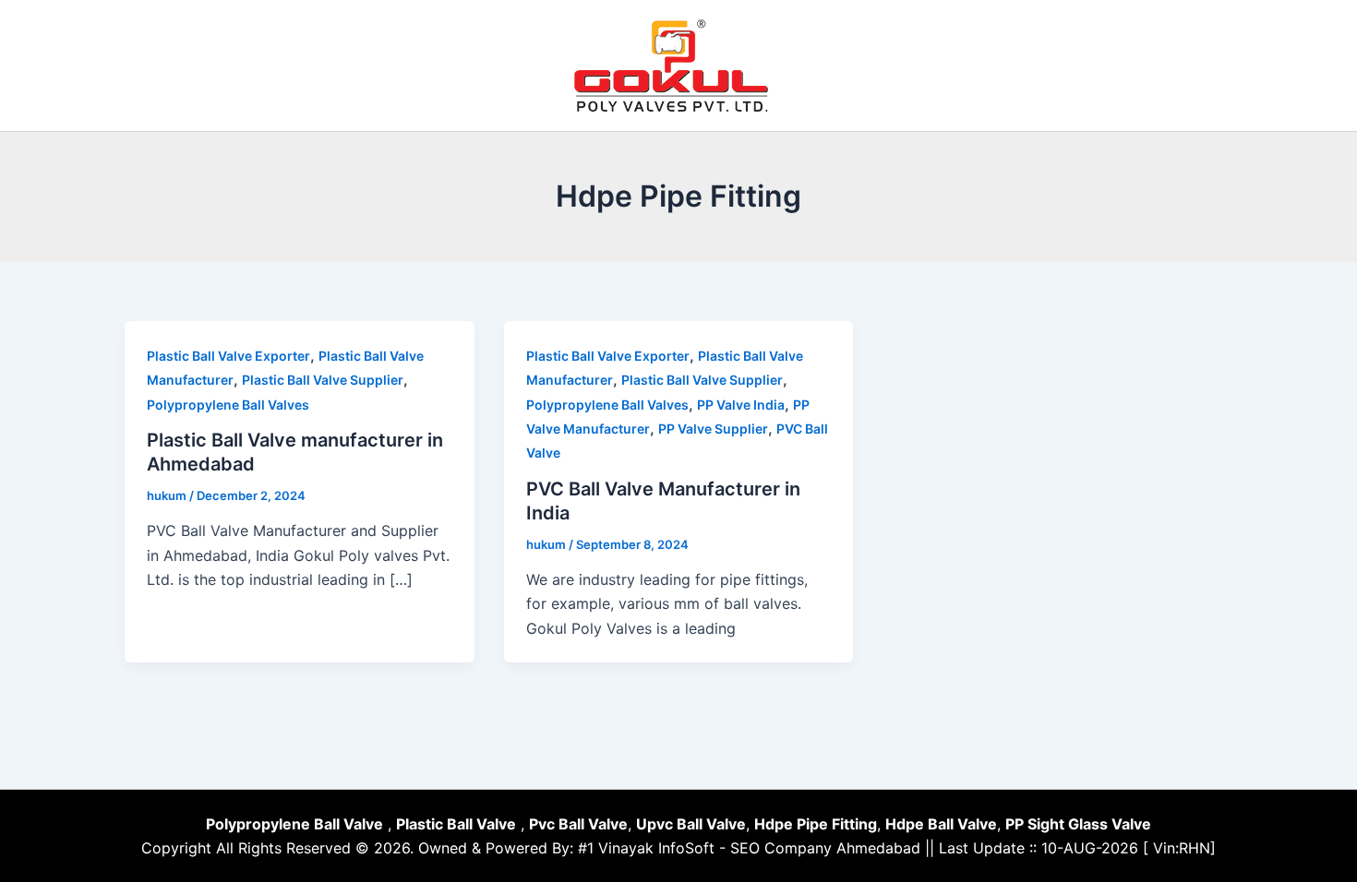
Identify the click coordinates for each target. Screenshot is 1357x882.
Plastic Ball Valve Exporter (228, 356)
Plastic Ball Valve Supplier (322, 379)
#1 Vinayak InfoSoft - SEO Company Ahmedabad (749, 848)
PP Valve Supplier (713, 428)
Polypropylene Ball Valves (228, 404)
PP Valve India (741, 404)
